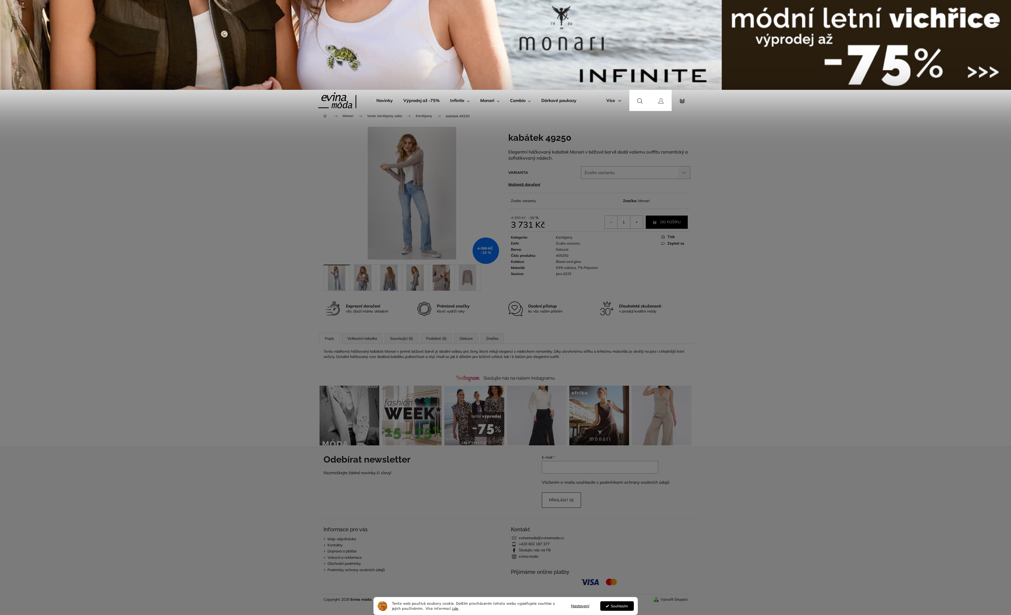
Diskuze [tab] (466, 338)
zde (455, 608)
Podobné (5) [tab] (436, 338)
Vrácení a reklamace (344, 557)
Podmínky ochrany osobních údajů (356, 569)
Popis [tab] (329, 338)
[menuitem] (384, 100)
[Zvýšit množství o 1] (636, 222)
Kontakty (335, 545)
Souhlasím (619, 606)
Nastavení (580, 605)
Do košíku (670, 222)
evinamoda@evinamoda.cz (541, 537)
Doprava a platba (342, 551)
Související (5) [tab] (401, 338)
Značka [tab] (492, 338)
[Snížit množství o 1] (611, 222)
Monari (644, 200)
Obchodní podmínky (344, 563)
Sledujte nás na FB (535, 550)
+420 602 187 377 (534, 544)
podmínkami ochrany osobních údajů (635, 482)
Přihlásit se (561, 500)
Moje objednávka (341, 539)
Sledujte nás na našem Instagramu (519, 378)
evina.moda (528, 556)
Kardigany (564, 237)
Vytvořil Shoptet (674, 599)
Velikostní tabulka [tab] (362, 338)
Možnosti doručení (524, 184)
